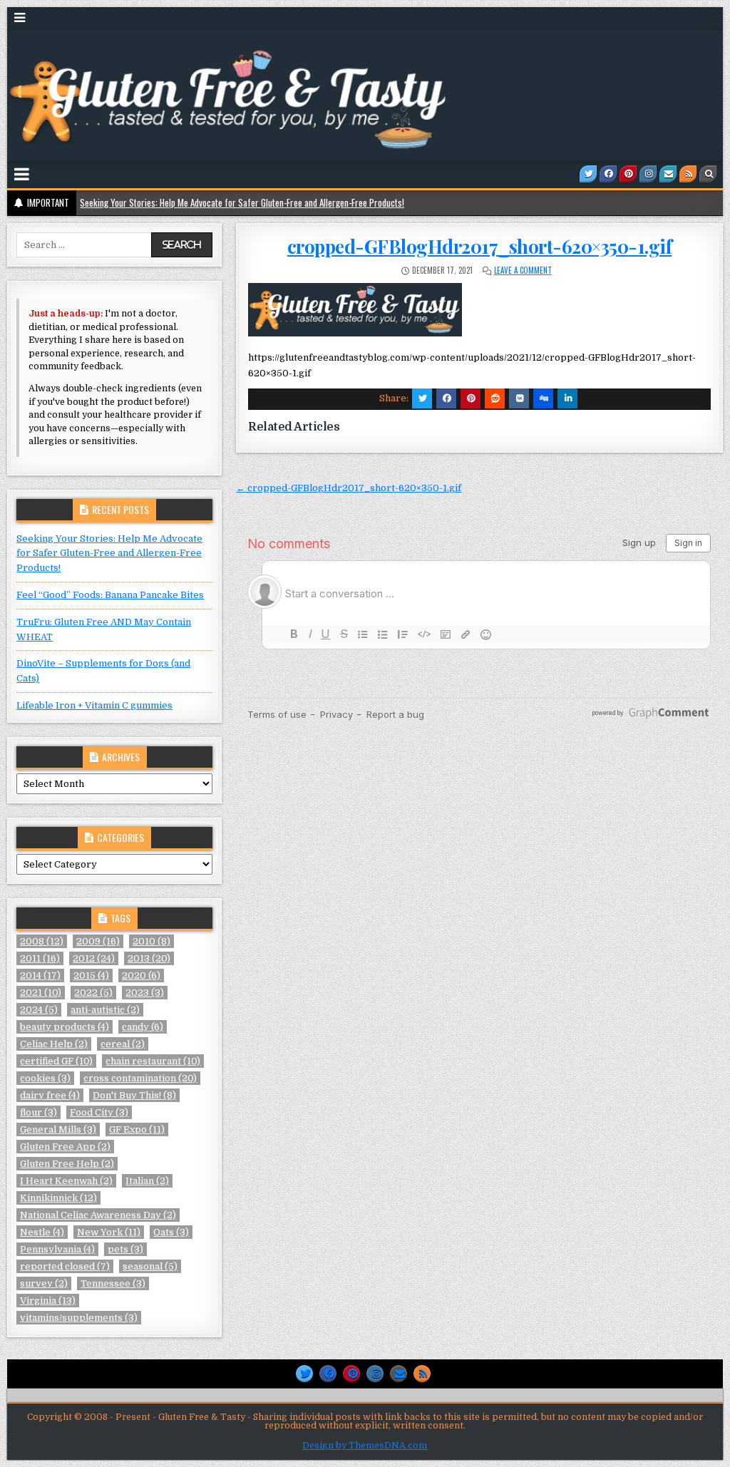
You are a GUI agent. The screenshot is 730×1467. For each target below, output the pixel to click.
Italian (147, 1180)
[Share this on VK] (519, 398)
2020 (141, 975)
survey (44, 1283)
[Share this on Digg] (543, 398)
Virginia (48, 1300)
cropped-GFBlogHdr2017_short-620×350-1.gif (479, 246)
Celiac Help (54, 1044)
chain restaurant (153, 1061)
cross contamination (140, 1078)
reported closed (65, 1266)
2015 (91, 975)
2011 (40, 958)
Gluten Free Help (67, 1163)
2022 (93, 992)
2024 (39, 1009)
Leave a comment (523, 270)
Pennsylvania (57, 1249)
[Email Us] (668, 173)
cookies (45, 1078)
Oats (171, 1232)
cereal (123, 1044)
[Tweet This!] (422, 398)
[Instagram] (648, 173)
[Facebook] (608, 173)
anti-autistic (105, 1009)
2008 (41, 941)
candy (142, 1026)
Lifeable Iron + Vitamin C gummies (94, 705)
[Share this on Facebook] (446, 398)
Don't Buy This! (134, 1095)
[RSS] (687, 173)
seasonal (150, 1266)
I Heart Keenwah (66, 1180)
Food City (99, 1112)
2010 (151, 941)
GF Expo (137, 1129)
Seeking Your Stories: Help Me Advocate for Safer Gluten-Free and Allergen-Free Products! (242, 202)
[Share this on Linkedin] (567, 398)
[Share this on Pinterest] (470, 398)
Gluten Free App (65, 1146)
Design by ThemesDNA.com (364, 1446)
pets (125, 1249)
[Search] (707, 173)
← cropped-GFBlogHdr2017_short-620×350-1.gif (348, 488)
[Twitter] (588, 173)
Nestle (42, 1232)
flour (38, 1112)
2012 (94, 958)
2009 (98, 941)
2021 (40, 992)
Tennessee (113, 1283)
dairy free (50, 1095)
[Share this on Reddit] (495, 398)
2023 (144, 992)
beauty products (64, 1026)
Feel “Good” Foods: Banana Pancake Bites (110, 595)
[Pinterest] (628, 173)
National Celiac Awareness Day (98, 1215)
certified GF (56, 1061)
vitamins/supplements (79, 1317)
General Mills (58, 1129)
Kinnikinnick (58, 1198)
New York (108, 1232)
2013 (149, 958)
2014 (40, 975)
